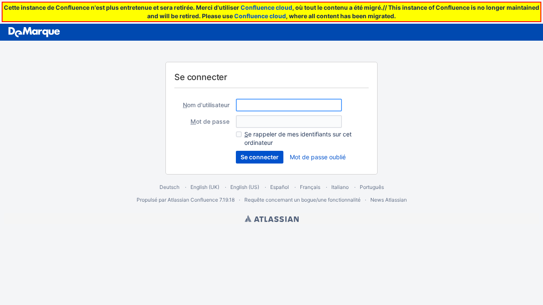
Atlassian (272, 218)
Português (372, 187)
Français (310, 187)
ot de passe (210, 121)
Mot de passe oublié (318, 157)
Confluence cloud (266, 7)
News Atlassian (388, 200)
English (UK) (204, 187)
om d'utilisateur (206, 104)
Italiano (340, 187)
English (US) (244, 187)
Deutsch (169, 187)
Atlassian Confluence (193, 200)
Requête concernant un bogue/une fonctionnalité (302, 200)
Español (279, 187)
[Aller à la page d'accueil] (34, 32)
